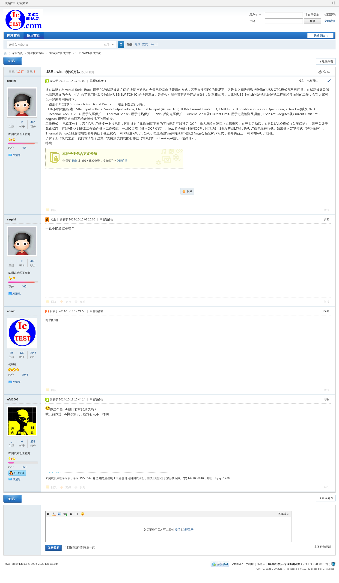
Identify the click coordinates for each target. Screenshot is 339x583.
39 (11, 352)
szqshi (11, 80)
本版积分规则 (322, 546)
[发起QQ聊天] (17, 474)
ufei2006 (12, 399)
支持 (68, 301)
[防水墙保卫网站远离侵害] (333, 564)
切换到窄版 (333, 3)
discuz (154, 44)
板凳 (326, 311)
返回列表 (327, 61)
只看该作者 (97, 80)
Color (53, 514)
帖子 (107, 44)
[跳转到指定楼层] (329, 80)
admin (11, 311)
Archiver (237, 564)
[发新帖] (12, 61)
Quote (71, 514)
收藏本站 (22, 3)
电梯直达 (312, 80)
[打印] (320, 71)
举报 (326, 210)
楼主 (301, 80)
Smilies (82, 514)
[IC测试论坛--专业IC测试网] (23, 29)
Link (65, 514)
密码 (252, 21)
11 (22, 122)
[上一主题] (324, 71)
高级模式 (283, 514)
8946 (33, 352)
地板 (326, 399)
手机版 (250, 564)
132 (22, 352)
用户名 (253, 14)
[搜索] (120, 44)
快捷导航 (319, 35)
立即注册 (330, 21)
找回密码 (330, 14)
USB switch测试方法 (88, 53)
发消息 (16, 155)
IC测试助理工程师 (19, 134)
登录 (74, 160)
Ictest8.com (52, 563)
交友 (145, 44)
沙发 (326, 219)
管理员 (12, 364)
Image (59, 514)
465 (32, 122)
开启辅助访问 (329, 3)
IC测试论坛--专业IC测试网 (5, 53)
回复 (54, 210)
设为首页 (9, 3)
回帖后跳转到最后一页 (81, 547)
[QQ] (220, 564)
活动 (137, 44)
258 (32, 441)
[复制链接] (87, 72)
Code (76, 514)
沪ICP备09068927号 (316, 564)
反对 (82, 301)
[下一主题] (329, 71)
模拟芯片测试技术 (60, 53)
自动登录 (313, 14)
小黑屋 (261, 564)
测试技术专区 (35, 53)
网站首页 (13, 35)
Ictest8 (23, 563)
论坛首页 (33, 35)
